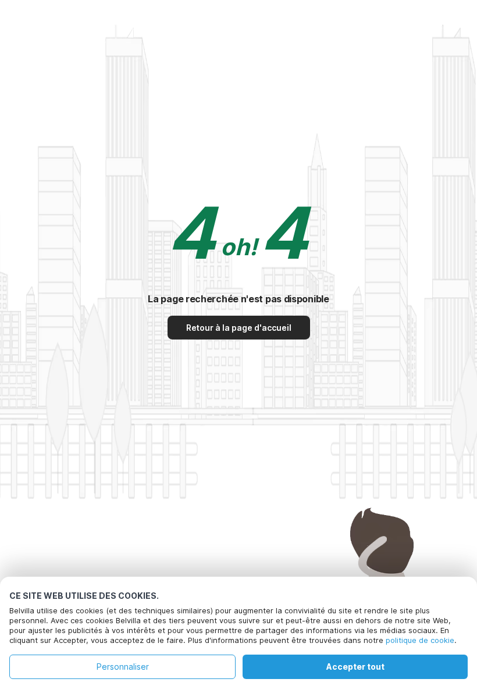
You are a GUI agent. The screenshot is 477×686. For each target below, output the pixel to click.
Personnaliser (123, 666)
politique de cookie (420, 640)
